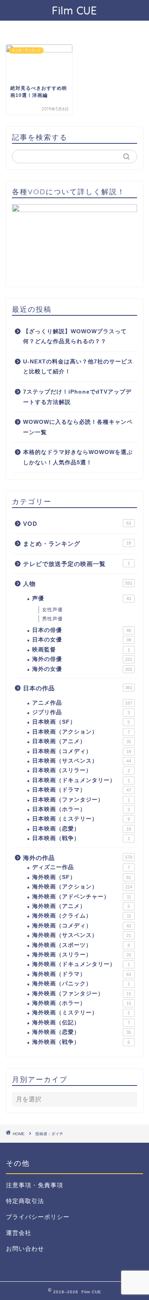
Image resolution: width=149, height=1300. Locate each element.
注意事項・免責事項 (34, 1185)
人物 (77, 583)
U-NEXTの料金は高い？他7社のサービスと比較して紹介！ (78, 367)
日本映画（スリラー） (81, 770)
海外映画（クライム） (81, 916)
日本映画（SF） (81, 722)
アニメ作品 (82, 703)
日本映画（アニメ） (81, 741)
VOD (77, 523)
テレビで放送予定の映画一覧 (76, 563)
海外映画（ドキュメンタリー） (81, 964)
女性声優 (52, 609)
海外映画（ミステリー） (81, 1013)
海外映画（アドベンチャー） (81, 897)
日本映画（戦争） (81, 838)
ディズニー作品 (81, 867)
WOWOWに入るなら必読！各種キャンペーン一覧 (78, 427)
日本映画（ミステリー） (81, 819)
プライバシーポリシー (38, 1216)
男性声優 (52, 619)
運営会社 (18, 1232)
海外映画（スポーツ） (81, 945)
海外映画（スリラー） (81, 955)
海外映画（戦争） (81, 1042)
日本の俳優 (81, 630)
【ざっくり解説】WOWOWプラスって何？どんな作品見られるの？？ (75, 336)
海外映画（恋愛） (81, 1032)
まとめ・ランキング (77, 543)
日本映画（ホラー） (81, 809)
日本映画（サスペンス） (81, 761)
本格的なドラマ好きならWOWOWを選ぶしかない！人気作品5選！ (78, 457)
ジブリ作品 (81, 712)
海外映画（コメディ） (81, 926)
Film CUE (74, 10)
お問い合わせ (25, 1248)
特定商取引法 (25, 1201)
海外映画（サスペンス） (81, 935)
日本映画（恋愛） (81, 829)
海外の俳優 (82, 659)
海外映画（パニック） (81, 984)
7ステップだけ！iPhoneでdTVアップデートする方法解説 (77, 397)
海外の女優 (82, 669)
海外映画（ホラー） (81, 1003)
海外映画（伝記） (81, 1023)
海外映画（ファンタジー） (81, 994)
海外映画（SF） (81, 877)
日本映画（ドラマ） (81, 790)
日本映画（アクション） (81, 732)
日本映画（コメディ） (81, 751)
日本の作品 (77, 688)
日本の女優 (81, 640)
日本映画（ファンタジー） (81, 800)
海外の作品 (77, 857)
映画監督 (81, 650)
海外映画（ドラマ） (81, 974)
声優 (81, 598)
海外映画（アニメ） (81, 906)
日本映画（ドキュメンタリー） (81, 780)
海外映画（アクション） (82, 887)
